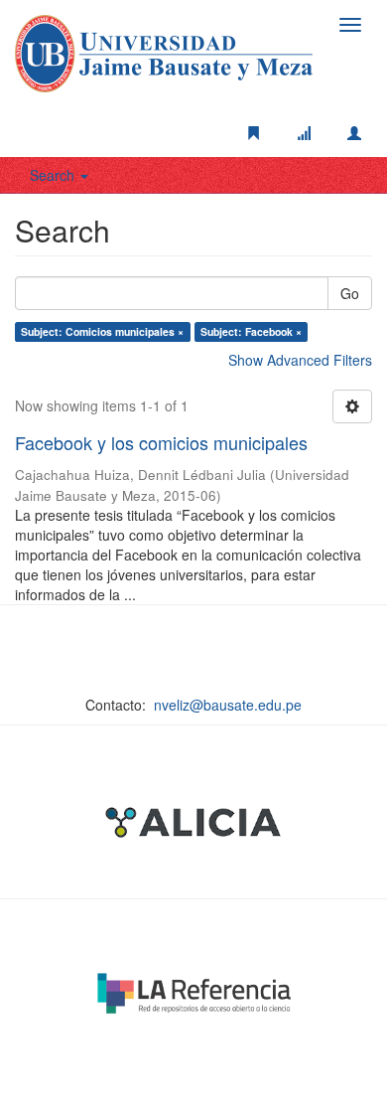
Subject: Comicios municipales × (102, 331)
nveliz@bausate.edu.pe (228, 705)
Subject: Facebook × (251, 331)
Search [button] (54, 175)
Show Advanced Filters (300, 360)
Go (349, 293)
